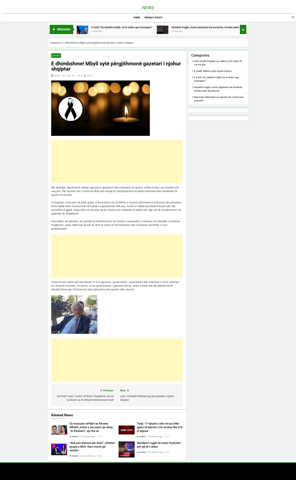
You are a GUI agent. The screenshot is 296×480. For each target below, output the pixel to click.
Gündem (56, 55)
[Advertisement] (117, 161)
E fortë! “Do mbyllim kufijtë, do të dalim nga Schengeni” (104, 27)
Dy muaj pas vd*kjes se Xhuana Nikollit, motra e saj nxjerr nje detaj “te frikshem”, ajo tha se (91, 427)
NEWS (148, 7)
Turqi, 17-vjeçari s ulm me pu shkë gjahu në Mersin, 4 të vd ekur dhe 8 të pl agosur (160, 427)
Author (57, 75)
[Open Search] (293, 17)
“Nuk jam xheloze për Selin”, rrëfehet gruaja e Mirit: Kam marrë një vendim (92, 446)
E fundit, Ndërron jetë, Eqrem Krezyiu (213, 71)
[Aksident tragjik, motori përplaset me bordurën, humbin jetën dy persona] (146, 31)
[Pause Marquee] (243, 29)
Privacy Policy (153, 17)
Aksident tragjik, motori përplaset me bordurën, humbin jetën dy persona (195, 27)
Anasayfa (55, 42)
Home (136, 17)
